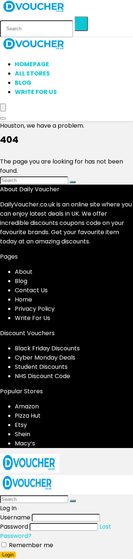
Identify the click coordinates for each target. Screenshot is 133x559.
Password (14, 526)
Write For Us (36, 92)
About (24, 271)
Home (23, 299)
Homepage (32, 64)
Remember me (30, 545)
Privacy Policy (35, 308)
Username (15, 517)
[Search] (81, 23)
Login (8, 555)
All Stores (32, 73)
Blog (23, 82)
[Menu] (3, 107)
